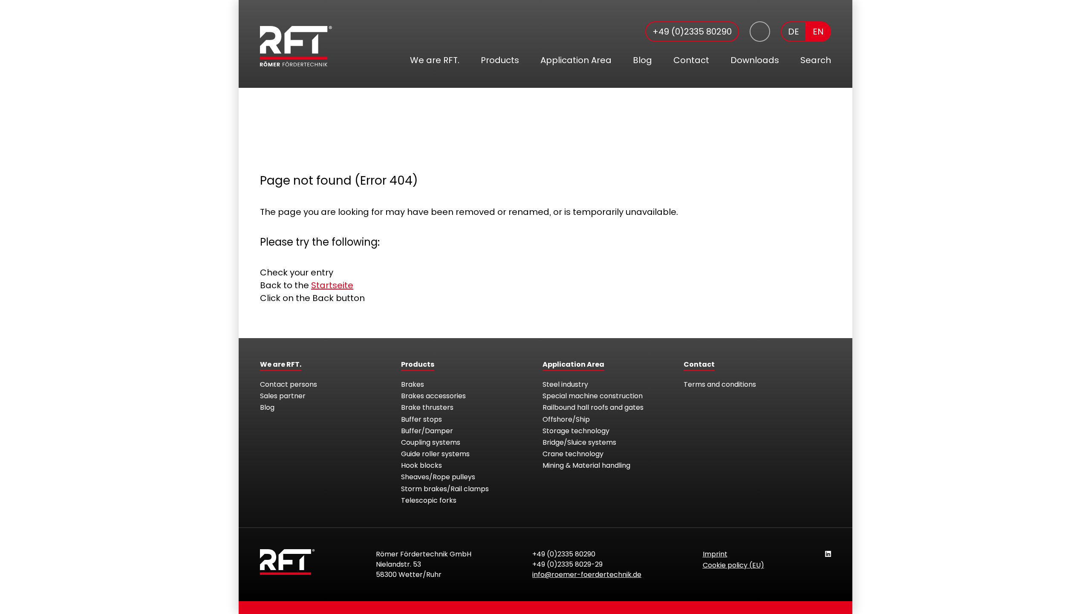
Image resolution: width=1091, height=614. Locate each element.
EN (818, 32)
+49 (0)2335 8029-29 (567, 564)
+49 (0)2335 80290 (692, 32)
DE (793, 32)
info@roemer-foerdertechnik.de (586, 574)
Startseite (332, 285)
